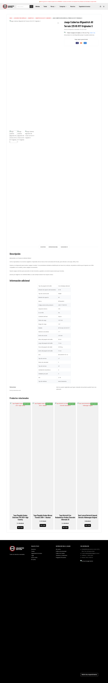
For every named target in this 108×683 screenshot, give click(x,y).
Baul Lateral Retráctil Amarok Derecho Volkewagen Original (87, 516)
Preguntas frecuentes (61, 557)
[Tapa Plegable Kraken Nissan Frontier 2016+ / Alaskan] (43, 457)
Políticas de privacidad (61, 551)
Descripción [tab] (42, 247)
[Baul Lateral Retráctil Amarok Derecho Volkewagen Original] (88, 457)
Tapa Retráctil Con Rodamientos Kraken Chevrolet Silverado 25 (65, 517)
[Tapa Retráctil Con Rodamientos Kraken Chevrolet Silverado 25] (65, 457)
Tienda (45, 6)
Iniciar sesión (34, 557)
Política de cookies (60, 553)
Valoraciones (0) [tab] (64, 247)
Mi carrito (33, 559)
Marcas (52, 6)
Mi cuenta (58, 549)
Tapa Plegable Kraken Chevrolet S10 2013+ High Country (20, 517)
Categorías (62, 6)
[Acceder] (103, 6)
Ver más (20, 527)
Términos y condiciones (61, 555)
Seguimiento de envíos (84, 6)
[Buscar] (31, 6)
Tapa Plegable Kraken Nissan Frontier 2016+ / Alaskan (42, 516)
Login (32, 555)
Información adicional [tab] (53, 247)
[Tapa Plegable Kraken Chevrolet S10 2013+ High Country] (20, 457)
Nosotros (72, 6)
